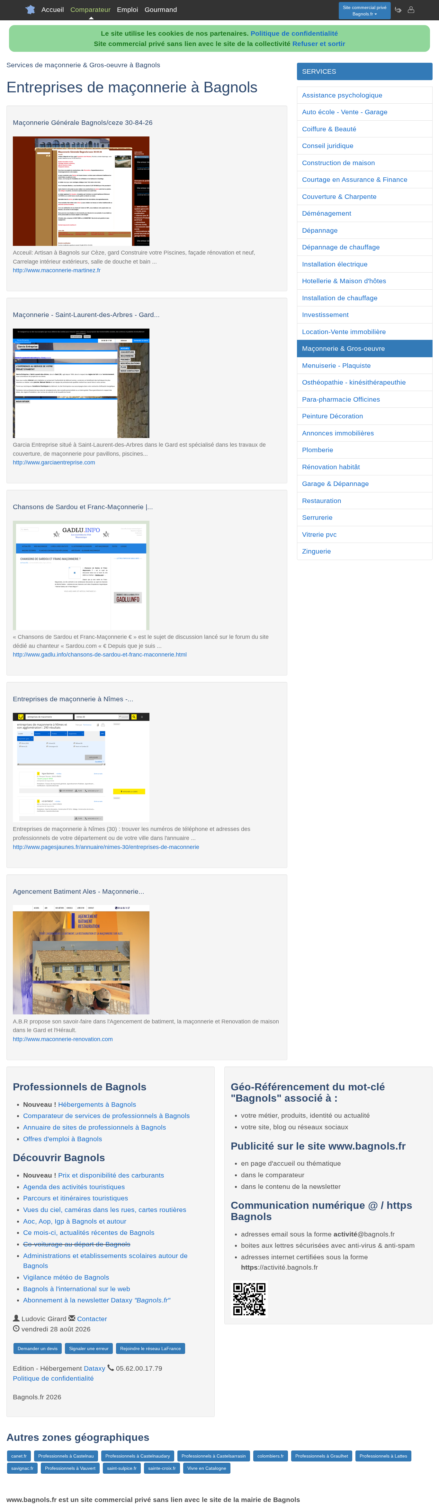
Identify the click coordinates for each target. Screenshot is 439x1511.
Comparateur (90, 9)
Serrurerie (317, 517)
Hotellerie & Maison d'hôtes (344, 280)
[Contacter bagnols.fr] (410, 9)
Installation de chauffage (340, 298)
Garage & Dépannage (335, 483)
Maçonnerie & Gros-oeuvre (343, 348)
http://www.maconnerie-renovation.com (63, 1039)
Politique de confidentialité (294, 33)
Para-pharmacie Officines (341, 399)
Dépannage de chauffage (341, 247)
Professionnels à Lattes (383, 1456)
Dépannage (320, 230)
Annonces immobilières (338, 433)
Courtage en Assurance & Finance (355, 179)
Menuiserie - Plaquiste (336, 365)
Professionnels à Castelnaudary (137, 1456)
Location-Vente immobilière (344, 331)
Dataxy (94, 1368)
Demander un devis (38, 1348)
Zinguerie (316, 551)
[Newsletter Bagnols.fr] (397, 9)
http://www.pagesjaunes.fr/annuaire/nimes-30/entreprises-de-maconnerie (106, 847)
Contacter (92, 1318)
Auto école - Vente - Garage (345, 112)
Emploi (127, 9)
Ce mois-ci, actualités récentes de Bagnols (89, 1232)
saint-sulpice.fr (122, 1468)
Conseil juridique (328, 145)
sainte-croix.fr (162, 1468)
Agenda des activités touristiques (74, 1186)
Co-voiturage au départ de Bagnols (76, 1244)
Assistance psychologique (342, 95)
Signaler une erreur (89, 1348)
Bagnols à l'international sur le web (76, 1288)
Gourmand (161, 9)
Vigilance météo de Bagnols (66, 1277)
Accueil (52, 9)
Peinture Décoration (332, 416)
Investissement (325, 314)
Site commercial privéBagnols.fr (365, 10)
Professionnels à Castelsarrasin (214, 1456)
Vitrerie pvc (319, 534)
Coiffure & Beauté (329, 129)
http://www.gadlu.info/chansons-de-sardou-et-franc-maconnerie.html (100, 654)
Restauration (321, 500)
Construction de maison (338, 162)
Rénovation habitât (331, 467)
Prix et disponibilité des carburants (111, 1175)
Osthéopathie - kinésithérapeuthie (354, 382)
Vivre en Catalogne (206, 1468)
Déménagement (326, 213)
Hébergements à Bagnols (97, 1104)
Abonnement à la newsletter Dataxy (96, 1300)
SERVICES (319, 71)
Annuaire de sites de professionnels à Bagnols (94, 1127)
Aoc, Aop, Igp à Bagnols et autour (74, 1221)
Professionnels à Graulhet (321, 1456)
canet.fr (19, 1456)
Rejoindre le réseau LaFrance (150, 1348)
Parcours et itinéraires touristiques (75, 1198)
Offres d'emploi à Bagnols (62, 1139)
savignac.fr (22, 1468)
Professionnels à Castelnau (66, 1456)
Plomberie (317, 449)
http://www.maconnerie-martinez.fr (57, 270)
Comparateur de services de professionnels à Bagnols (106, 1115)
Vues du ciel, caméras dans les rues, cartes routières (104, 1209)
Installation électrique (335, 264)
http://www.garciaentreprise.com (54, 462)
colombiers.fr (270, 1456)
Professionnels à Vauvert (70, 1468)
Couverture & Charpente (339, 196)
